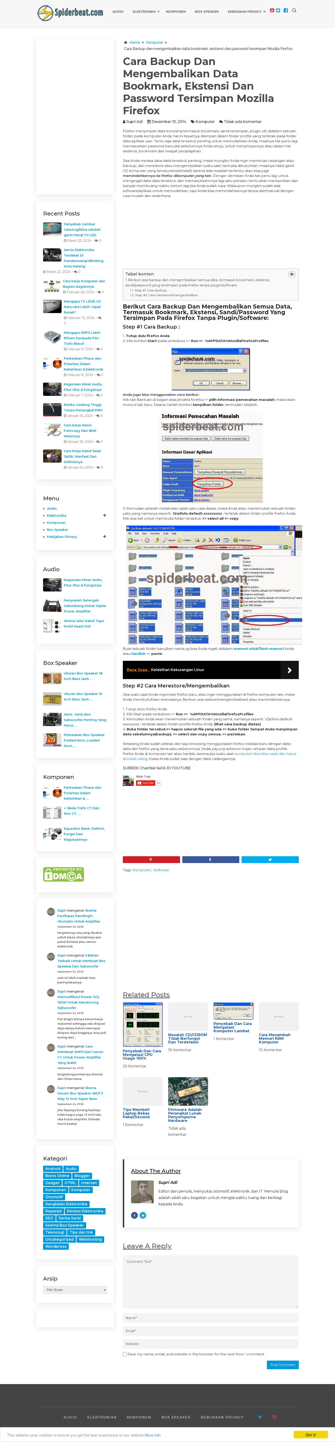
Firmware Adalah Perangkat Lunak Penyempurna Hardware (185, 1115)
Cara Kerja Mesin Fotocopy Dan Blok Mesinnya (80, 430)
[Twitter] (278, 10)
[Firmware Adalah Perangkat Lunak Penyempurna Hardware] (188, 1091)
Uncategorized (59, 1239)
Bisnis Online (57, 1176)
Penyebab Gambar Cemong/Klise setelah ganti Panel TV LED (82, 229)
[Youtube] (272, 10)
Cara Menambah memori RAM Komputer (275, 1038)
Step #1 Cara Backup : (151, 290)
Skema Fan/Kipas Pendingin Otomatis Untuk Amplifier (78, 915)
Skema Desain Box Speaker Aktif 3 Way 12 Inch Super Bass (80, 1093)
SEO (49, 1218)
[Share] (211, 859)
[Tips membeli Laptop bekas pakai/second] (143, 1091)
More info (153, 1435)
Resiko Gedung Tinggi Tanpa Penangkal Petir (83, 407)
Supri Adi (134, 121)
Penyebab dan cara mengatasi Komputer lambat (233, 1027)
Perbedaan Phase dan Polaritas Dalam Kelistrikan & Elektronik (83, 363)
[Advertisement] (211, 235)
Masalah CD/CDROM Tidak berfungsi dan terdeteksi (187, 1038)
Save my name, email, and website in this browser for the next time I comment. (196, 1354)
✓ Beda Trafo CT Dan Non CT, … (81, 811)
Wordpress (56, 1246)
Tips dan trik (81, 1232)
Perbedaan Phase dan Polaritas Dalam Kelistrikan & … (82, 793)
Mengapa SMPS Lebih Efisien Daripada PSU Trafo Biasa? (82, 338)
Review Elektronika (85, 1211)
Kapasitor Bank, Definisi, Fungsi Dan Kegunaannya (84, 834)
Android (52, 1169)
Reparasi (53, 1211)
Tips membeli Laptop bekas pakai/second (136, 1113)
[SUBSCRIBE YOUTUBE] (274, 1417)
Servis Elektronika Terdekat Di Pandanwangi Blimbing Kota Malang (83, 258)
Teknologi (54, 1232)
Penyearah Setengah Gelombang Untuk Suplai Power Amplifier (85, 605)
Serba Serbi (70, 1218)
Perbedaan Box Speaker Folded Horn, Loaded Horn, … (84, 740)
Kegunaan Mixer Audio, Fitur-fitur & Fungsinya (83, 387)
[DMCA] (63, 881)
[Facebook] (286, 10)
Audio (118, 12)
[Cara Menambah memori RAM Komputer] (279, 1016)
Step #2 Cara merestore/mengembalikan (166, 295)
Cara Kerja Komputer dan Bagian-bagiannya (84, 284)
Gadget (52, 1183)
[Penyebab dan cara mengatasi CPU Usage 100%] (143, 1024)
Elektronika (144, 12)
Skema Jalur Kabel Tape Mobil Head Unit (84, 623)
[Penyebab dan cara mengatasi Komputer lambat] (233, 1011)
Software (161, 870)
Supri (61, 910)
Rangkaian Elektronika (66, 1204)
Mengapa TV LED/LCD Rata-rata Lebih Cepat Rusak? (82, 306)
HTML (70, 1183)
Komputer (205, 121)
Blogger (82, 1176)
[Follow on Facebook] (134, 1215)
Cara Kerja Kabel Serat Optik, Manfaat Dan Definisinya (82, 456)
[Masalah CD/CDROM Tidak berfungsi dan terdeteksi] (188, 1016)
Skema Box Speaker (64, 1225)
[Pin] (151, 859)
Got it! (311, 1434)
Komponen (176, 12)
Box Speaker (207, 12)
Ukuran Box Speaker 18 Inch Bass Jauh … (83, 676)
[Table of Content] (292, 274)
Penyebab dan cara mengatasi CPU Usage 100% (142, 1055)
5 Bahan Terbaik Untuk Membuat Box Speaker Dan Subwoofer (81, 960)
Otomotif (54, 1197)
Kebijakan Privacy (245, 12)
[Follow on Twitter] (142, 1215)
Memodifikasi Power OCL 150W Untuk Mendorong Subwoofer (78, 1002)
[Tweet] (270, 859)
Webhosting (90, 1239)
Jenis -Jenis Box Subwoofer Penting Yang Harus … (85, 719)
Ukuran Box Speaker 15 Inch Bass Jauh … (83, 696)
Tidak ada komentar (243, 121)
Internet (89, 1183)
